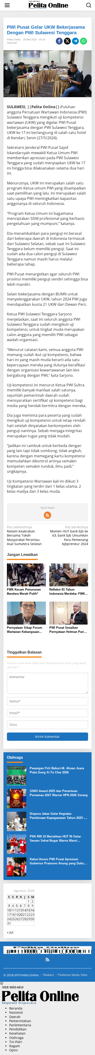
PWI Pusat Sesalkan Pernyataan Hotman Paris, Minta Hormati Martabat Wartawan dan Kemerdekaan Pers (67, 630)
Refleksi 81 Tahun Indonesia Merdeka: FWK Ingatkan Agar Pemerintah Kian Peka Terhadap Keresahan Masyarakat (67, 592)
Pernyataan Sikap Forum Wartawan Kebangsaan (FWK (24, 630)
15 (28, 910)
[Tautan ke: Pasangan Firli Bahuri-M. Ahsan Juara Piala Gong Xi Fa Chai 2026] (16, 775)
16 (32, 910)
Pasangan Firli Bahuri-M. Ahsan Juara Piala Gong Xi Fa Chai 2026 (57, 770)
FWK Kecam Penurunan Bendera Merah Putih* (24, 591)
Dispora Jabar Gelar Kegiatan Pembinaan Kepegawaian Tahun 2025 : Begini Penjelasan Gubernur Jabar (57, 816)
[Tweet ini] (67, 41)
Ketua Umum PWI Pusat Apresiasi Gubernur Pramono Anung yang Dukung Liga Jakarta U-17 (59, 861)
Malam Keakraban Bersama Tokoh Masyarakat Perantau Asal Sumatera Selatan (24, 535)
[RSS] (47, 515)
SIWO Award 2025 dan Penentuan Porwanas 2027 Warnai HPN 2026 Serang (59, 793)
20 (21, 914)
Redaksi (48, 975)
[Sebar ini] (59, 41)
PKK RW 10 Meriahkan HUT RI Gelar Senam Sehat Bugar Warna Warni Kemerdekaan (55, 839)
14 (25, 910)
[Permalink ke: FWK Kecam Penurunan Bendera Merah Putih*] (26, 574)
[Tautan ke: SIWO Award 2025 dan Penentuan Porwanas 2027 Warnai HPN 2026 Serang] (16, 798)
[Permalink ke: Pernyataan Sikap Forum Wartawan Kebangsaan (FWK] (26, 613)
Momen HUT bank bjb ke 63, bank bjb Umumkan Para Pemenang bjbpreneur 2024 (69, 535)
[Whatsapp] (83, 41)
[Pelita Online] (48, 5)
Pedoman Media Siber (72, 975)
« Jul (10, 932)
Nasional (12, 42)
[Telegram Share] (75, 41)
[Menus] (7, 5)
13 (21, 910)
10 (9, 910)
